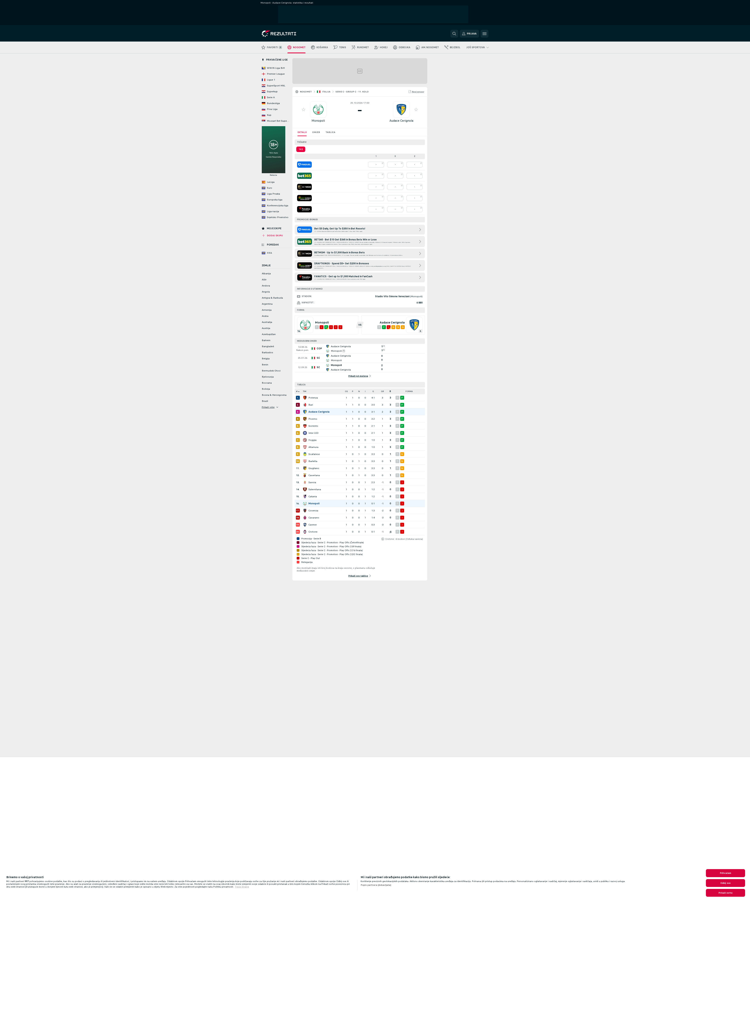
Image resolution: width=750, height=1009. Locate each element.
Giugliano (313, 468)
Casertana (314, 475)
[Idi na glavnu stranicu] (289, 34)
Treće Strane (242, 886)
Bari (310, 404)
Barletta (312, 461)
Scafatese (314, 454)
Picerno (312, 418)
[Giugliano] (305, 468)
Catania (312, 496)
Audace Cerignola (401, 120)
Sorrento (313, 426)
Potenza (313, 397)
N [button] (359, 391)
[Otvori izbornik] (484, 34)
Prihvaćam (725, 873)
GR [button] (382, 391)
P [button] (352, 391)
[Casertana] (305, 475)
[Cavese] (305, 525)
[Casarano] (305, 518)
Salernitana (314, 489)
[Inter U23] (305, 433)
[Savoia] (305, 482)
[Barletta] (305, 461)
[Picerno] (305, 419)
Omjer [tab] (316, 132)
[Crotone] (305, 532)
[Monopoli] (305, 503)
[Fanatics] (304, 209)
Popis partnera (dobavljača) (376, 885)
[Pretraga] (454, 34)
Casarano (313, 517)
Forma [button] (409, 391)
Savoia (312, 482)
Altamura (313, 447)
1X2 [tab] (301, 149)
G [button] (373, 391)
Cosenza (313, 510)
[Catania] (305, 496)
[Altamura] (305, 447)
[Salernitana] (305, 489)
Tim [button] (304, 391)
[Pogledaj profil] (318, 109)
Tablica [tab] (330, 132)
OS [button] (346, 391)
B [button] (390, 391)
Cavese (312, 524)
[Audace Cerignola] (305, 412)
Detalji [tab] (302, 132)
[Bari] (305, 405)
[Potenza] (305, 398)
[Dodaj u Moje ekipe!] (303, 109)
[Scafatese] (305, 454)
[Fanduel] (304, 164)
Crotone (312, 531)
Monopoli (318, 120)
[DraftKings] (304, 198)
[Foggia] (305, 440)
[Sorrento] (305, 426)
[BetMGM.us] (304, 187)
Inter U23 (313, 433)
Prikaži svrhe (725, 892)
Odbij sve (725, 883)
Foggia (312, 440)
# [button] (297, 391)
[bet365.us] (304, 176)
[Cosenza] (305, 511)
